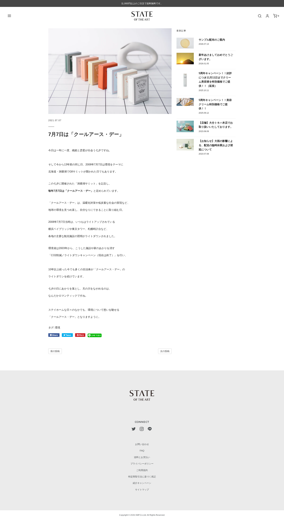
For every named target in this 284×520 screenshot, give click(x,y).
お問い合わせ (142, 444)
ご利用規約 (142, 470)
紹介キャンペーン (142, 483)
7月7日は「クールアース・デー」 (86, 134)
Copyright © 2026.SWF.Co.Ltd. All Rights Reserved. (142, 515)
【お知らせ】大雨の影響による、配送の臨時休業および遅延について (216, 145)
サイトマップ (142, 489)
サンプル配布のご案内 (212, 39)
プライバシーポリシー (142, 463)
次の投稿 (164, 351)
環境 (57, 327)
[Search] (258, 16)
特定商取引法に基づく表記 (142, 476)
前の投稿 (55, 351)
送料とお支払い (142, 457)
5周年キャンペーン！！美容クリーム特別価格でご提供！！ (215, 104)
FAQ (142, 450)
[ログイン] (265, 16)
